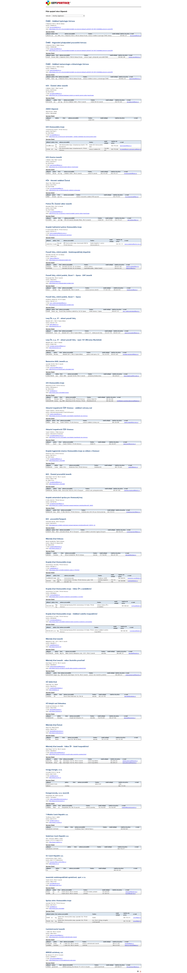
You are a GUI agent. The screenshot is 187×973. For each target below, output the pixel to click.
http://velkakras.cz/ (54, 690)
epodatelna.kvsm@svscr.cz (57, 504)
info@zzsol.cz (53, 391)
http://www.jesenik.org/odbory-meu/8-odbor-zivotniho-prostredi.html (67, 668)
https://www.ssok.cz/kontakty (56, 908)
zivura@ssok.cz (137, 921)
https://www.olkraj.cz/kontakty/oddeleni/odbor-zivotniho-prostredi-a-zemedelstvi (70, 622)
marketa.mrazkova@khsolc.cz (132, 490)
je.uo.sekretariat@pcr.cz (56, 212)
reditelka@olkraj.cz (133, 581)
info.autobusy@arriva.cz (56, 958)
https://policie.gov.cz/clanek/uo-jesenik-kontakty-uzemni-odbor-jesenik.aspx (69, 213)
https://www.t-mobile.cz (55, 822)
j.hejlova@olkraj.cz (55, 595)
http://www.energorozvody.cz (56, 801)
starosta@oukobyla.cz (55, 709)
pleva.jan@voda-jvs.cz (131, 892)
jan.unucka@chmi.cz (55, 27)
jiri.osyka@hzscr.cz (55, 135)
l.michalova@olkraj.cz (55, 620)
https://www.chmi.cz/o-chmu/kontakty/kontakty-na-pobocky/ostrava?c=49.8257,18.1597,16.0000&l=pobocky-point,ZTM (81, 29)
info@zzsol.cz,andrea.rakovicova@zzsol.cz (128, 401)
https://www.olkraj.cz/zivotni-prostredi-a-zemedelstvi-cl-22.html (66, 597)
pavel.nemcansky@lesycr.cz (132, 333)
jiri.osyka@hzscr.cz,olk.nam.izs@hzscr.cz (130, 149)
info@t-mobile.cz (54, 821)
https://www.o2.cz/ (54, 864)
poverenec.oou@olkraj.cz (134, 578)
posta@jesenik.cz (54, 645)
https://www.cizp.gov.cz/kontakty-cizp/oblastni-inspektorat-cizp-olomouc (68, 416)
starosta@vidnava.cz (130, 555)
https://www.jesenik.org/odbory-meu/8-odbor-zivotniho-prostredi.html (67, 754)
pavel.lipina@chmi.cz (55, 70)
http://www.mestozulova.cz (56, 733)
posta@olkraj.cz (54, 568)
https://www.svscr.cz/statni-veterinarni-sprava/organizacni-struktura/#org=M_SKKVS (71, 505)
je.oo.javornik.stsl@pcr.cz (56, 188)
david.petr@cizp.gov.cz (129, 444)
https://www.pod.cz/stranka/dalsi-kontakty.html (61, 283)
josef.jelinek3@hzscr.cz (56, 165)
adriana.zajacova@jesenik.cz (57, 752)
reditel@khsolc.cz (133, 467)
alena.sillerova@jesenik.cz (129, 762)
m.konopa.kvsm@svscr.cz (133, 532)
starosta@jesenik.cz (134, 653)
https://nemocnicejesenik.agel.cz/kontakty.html (61, 369)
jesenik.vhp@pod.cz (55, 281)
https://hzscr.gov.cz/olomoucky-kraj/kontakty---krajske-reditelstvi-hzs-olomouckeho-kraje (72, 136)
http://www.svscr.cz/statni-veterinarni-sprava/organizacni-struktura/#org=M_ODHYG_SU (72, 525)
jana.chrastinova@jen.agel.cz (131, 376)
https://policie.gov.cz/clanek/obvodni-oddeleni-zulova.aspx (64, 190)
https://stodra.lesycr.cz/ (55, 326)
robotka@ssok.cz (129, 943)
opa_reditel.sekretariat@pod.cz (58, 303)
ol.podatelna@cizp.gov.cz (56, 435)
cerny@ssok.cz (137, 917)
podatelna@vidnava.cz (56, 547)
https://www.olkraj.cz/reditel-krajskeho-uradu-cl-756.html (64, 570)
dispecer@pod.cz (54, 258)
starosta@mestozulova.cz (56, 731)
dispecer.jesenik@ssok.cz (56, 935)
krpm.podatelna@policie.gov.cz (58, 233)
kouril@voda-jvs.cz (55, 883)
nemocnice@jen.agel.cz (56, 367)
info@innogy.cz (54, 776)
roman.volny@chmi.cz (56, 49)
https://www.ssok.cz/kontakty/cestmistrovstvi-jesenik (63, 937)
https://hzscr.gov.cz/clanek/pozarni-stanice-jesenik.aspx (63, 167)
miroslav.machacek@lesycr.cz (57, 346)
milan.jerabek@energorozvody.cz (58, 799)
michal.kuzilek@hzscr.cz (130, 173)
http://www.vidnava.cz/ (55, 548)
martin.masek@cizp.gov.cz (131, 422)
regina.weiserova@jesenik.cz (57, 666)
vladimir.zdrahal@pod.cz (132, 266)
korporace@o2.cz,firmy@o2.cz (58, 862)
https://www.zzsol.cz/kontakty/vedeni (59, 392)
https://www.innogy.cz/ (55, 777)
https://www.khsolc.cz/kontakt (57, 460)
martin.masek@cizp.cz (56, 414)
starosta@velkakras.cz (130, 696)
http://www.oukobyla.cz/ (55, 711)
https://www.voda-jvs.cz (55, 885)
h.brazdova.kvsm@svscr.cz (133, 512)
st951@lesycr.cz (54, 324)
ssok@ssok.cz (53, 907)
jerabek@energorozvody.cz (129, 807)
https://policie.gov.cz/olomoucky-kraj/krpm (60, 235)
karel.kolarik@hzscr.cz (125, 146)
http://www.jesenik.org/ (55, 647)
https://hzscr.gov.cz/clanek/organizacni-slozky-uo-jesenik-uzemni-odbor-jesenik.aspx (71, 95)
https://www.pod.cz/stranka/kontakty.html (60, 260)
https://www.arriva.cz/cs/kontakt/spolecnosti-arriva (62, 960)
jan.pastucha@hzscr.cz (56, 93)
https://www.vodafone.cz (55, 842)
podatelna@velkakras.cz (56, 688)
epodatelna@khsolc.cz (56, 459)
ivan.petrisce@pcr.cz (132, 220)
